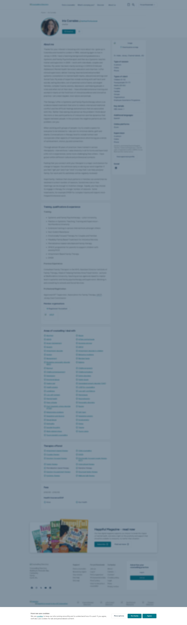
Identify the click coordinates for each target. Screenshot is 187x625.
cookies (40, 616)
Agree (149, 616)
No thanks (134, 616)
